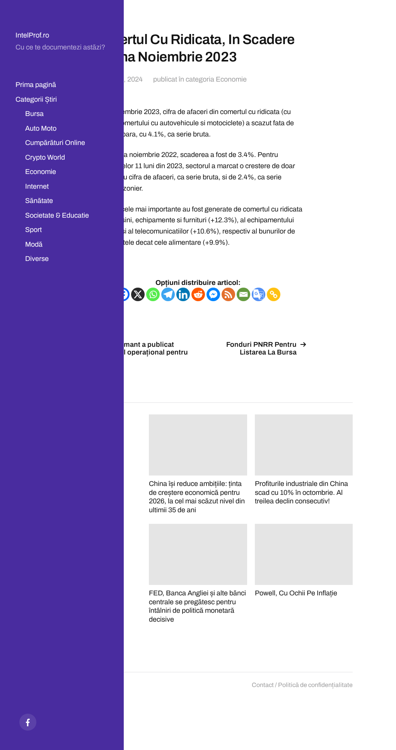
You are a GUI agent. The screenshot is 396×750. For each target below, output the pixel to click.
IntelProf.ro (32, 35)
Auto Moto (40, 128)
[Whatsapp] (153, 294)
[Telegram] (168, 294)
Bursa (34, 114)
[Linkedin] (183, 294)
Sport (33, 230)
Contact (263, 685)
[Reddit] (198, 294)
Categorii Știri (36, 99)
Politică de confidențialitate (315, 685)
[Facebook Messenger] (213, 294)
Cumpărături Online (55, 143)
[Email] (243, 294)
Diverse (37, 258)
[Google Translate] (258, 294)
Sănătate (39, 201)
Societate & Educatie (57, 215)
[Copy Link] (273, 294)
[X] (138, 294)
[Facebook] (27, 722)
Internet (37, 186)
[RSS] (228, 294)
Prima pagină (35, 85)
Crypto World (45, 157)
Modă (34, 244)
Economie (40, 172)
